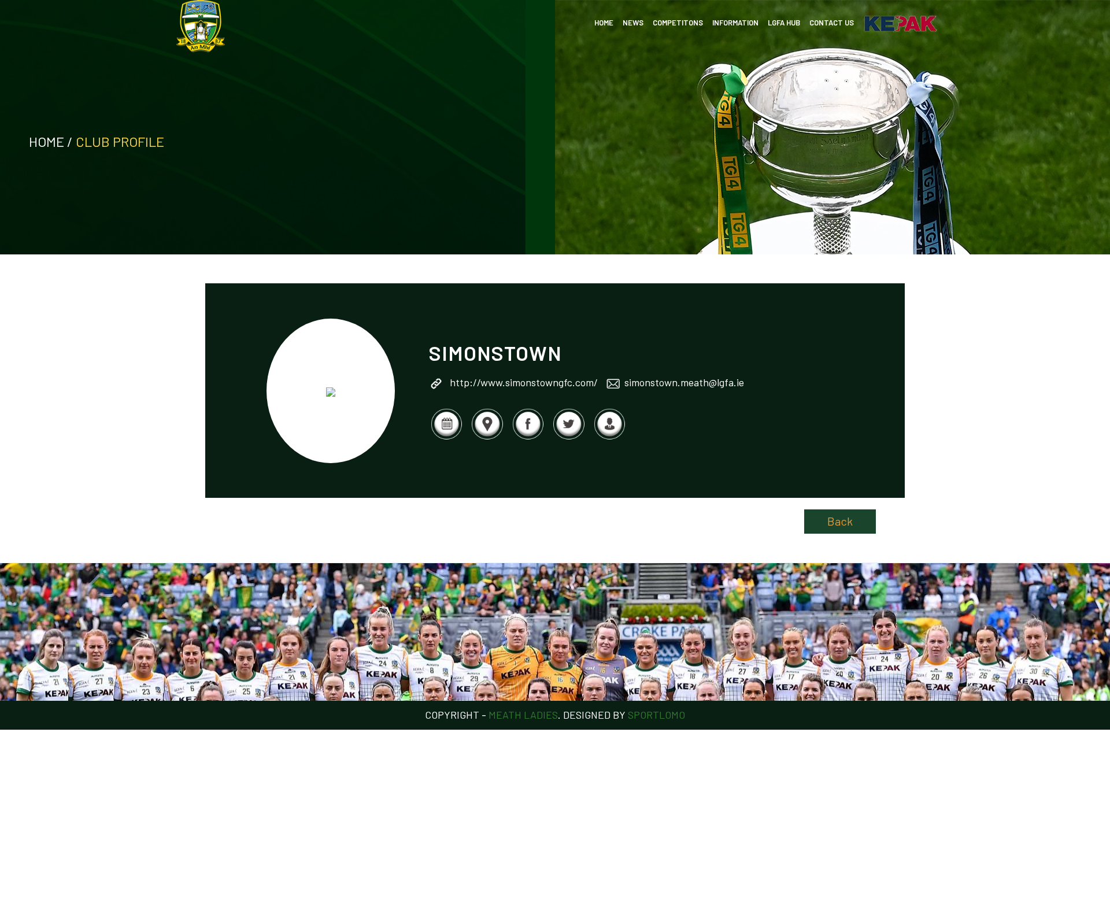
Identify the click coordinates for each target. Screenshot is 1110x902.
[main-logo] (200, 26)
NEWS (633, 22)
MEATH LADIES (523, 714)
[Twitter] (568, 437)
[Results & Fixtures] (446, 437)
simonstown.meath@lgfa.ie (684, 382)
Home (46, 141)
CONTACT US (831, 22)
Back (840, 521)
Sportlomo (656, 714)
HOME (603, 22)
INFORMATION (735, 22)
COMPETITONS (678, 22)
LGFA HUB (784, 22)
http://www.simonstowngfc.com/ (524, 382)
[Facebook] (527, 437)
